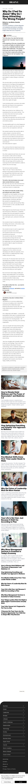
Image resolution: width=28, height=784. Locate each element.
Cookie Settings (7, 782)
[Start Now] (14, 397)
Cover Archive (6, 672)
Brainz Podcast (7, 669)
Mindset (5, 633)
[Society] (23, 649)
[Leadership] (23, 630)
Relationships (6, 643)
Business (5, 623)
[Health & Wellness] (23, 639)
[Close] (26, 775)
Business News (7, 656)
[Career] (23, 626)
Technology (6, 646)
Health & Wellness (8, 639)
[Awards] (23, 662)
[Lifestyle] (23, 636)
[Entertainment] (23, 652)
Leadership (6, 630)
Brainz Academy (7, 665)
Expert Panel (6, 659)
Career (5, 626)
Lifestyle (5, 636)
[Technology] (23, 646)
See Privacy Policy (9, 778)
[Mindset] (23, 633)
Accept (20, 782)
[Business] (23, 623)
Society (5, 649)
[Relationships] (23, 643)
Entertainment (7, 652)
